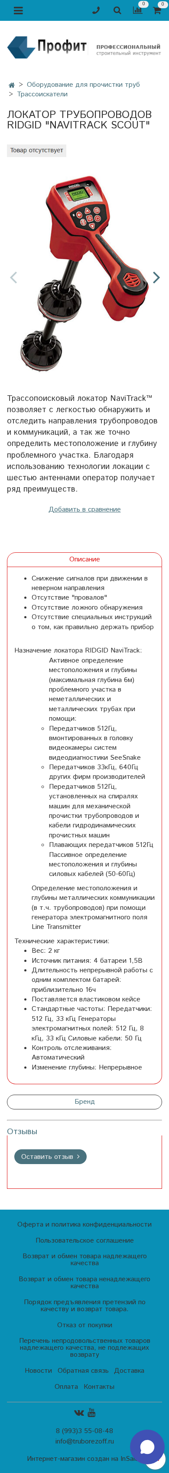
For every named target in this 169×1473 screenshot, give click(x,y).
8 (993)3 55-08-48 (84, 1431)
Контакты (99, 1387)
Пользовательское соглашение (85, 1241)
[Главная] (12, 86)
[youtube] (91, 1412)
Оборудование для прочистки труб (83, 85)
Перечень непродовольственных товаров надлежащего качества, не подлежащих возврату (84, 1348)
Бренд (85, 1102)
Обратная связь (83, 1371)
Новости (38, 1371)
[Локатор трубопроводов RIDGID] (84, 270)
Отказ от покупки (84, 1325)
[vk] (79, 1412)
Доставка (129, 1371)
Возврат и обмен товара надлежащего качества (85, 1259)
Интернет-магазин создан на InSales (84, 1459)
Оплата (66, 1387)
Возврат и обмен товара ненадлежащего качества (84, 1282)
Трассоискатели (42, 94)
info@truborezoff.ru (84, 1442)
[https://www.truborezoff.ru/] (84, 47)
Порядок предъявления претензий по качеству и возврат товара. (85, 1305)
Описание (84, 559)
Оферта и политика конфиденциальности (84, 1225)
